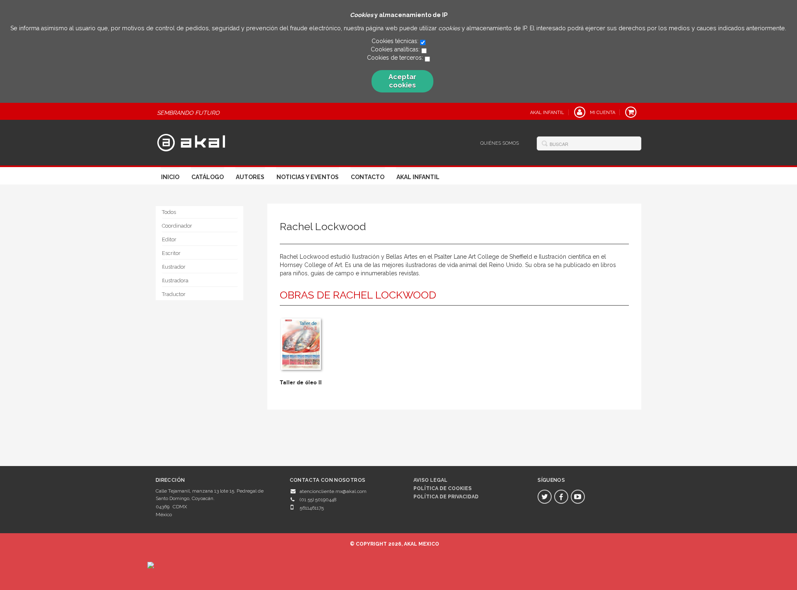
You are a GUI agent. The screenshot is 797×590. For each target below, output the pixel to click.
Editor (169, 239)
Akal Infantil (418, 177)
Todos (169, 212)
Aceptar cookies (402, 81)
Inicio (170, 177)
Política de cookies (442, 488)
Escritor (171, 253)
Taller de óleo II (301, 382)
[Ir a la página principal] (191, 141)
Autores (250, 177)
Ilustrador (174, 267)
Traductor (174, 294)
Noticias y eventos (307, 177)
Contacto (367, 177)
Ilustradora (175, 280)
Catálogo (207, 177)
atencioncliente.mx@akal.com (333, 491)
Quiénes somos (499, 143)
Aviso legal (430, 480)
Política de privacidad (446, 497)
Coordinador (177, 226)
